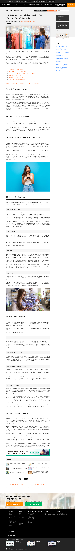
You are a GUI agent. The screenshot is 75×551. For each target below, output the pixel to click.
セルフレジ (65, 58)
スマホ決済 (59, 58)
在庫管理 (67, 64)
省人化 (58, 69)
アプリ (58, 52)
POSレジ (59, 51)
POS (65, 49)
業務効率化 (59, 67)
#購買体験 (33, 21)
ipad (58, 49)
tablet (66, 51)
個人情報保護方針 (21, 549)
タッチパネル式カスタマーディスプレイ (13, 521)
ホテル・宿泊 (21, 523)
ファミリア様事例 (31, 521)
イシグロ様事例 (30, 514)
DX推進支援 (38, 4)
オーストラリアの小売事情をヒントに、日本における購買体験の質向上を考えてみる (39, 485)
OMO (61, 49)
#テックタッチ (23, 21)
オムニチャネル (60, 54)
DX (66, 46)
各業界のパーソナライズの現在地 (16, 77)
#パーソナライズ (29, 21)
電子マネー (63, 69)
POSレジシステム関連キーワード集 (44, 532)
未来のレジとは (19, 534)
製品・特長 (11, 511)
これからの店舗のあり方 (27, 534)
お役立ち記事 (59, 511)
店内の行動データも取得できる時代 (16, 69)
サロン (20, 521)
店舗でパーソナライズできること (16, 75)
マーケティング (60, 64)
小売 (58, 66)
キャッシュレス (60, 55)
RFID (63, 51)
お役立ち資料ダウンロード (40, 10)
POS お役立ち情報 (60, 513)
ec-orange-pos (60, 48)
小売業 (20, 513)
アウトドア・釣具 (21, 517)
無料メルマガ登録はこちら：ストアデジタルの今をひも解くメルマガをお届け (22, 83)
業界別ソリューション (22, 4)
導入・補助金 (46, 511)
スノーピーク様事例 (31, 519)
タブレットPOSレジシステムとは (26, 532)
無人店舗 (65, 67)
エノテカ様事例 (30, 524)
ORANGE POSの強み (12, 516)
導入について (46, 513)
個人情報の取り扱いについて (28, 549)
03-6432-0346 (61, 4)
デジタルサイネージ (61, 61)
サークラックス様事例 (31, 513)
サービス (20, 520)
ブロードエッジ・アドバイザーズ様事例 (31, 518)
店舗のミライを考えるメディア (19, 8)
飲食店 (58, 70)
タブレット (59, 60)
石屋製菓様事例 (30, 516)
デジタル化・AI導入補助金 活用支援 (49, 514)
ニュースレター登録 (52, 10)
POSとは (18, 532)
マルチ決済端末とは (35, 532)
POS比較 (10, 525)
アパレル (20, 514)
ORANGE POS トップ (9, 8)
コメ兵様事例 (30, 522)
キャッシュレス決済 (61, 57)
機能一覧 (10, 517)
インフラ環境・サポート (13, 524)
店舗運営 (62, 66)
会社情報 (16, 549)
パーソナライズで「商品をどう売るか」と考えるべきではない (22, 73)
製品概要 (10, 514)
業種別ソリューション (22, 511)
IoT (65, 48)
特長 (9, 513)
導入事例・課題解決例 (31, 4)
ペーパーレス (60, 63)
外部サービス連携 (12, 522)
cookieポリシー (36, 549)
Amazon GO (61, 46)
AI (57, 46)
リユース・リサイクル (22, 516)
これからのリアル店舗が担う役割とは (17, 79)
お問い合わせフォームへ (15, 504)
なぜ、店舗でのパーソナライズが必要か (17, 71)
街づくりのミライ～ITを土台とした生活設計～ (16, 484)
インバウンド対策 (65, 52)
